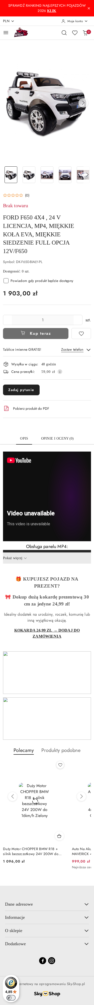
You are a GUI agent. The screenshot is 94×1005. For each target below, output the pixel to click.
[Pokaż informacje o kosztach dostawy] (60, 371)
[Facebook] (42, 960)
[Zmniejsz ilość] (7, 320)
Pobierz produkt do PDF (31, 408)
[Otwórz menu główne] (6, 32)
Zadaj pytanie (21, 389)
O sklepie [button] (13, 930)
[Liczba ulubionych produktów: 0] (74, 32)
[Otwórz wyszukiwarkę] (64, 32)
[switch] (11, 998)
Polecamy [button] (24, 750)
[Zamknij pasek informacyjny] (88, 8)
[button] (83, 103)
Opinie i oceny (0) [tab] (57, 438)
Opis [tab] (24, 438)
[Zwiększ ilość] (78, 320)
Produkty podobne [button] (60, 750)
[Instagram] (51, 960)
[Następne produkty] (81, 796)
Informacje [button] (15, 917)
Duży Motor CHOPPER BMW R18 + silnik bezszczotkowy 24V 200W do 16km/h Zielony (30, 851)
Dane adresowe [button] (19, 904)
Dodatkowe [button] (15, 943)
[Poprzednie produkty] (12, 796)
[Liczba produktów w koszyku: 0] (85, 32)
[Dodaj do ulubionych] (81, 333)
